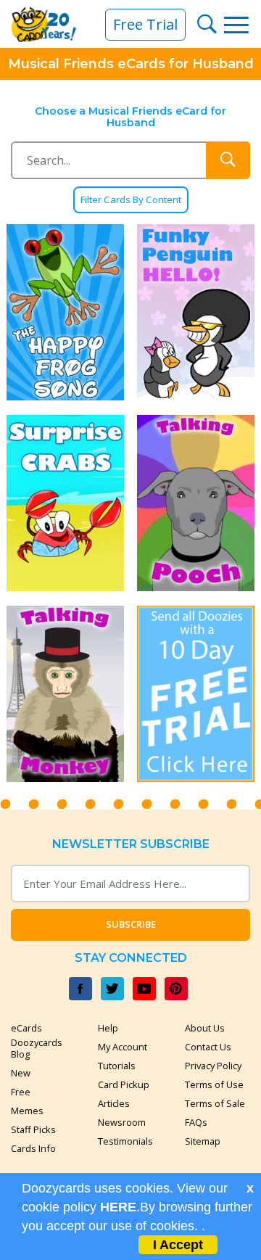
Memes (27, 1110)
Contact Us (208, 1047)
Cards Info (33, 1148)
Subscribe (131, 924)
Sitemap (202, 1141)
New (20, 1073)
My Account (122, 1047)
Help (108, 1028)
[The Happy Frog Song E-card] (65, 312)
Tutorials (117, 1065)
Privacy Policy (213, 1065)
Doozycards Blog (36, 1048)
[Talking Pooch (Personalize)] (195, 503)
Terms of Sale (215, 1103)
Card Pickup (123, 1084)
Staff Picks (33, 1129)
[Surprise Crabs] (65, 503)
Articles (114, 1103)
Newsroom (122, 1122)
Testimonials (125, 1141)
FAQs (196, 1122)
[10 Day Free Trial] (195, 694)
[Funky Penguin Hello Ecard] (195, 312)
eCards (26, 1028)
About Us (205, 1028)
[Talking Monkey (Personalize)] (65, 694)
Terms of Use (214, 1084)
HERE (118, 1207)
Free (20, 1092)
